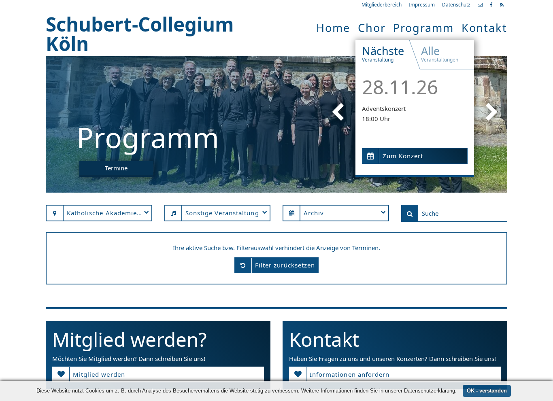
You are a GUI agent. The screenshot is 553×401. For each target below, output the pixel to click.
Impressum (422, 4)
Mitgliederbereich (382, 4)
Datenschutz (456, 4)
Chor (372, 27)
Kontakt (484, 27)
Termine (116, 168)
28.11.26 (400, 87)
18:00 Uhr (376, 119)
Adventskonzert (384, 108)
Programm (423, 27)
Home (333, 27)
